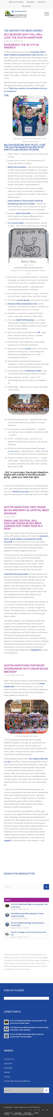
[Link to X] (35, 1110)
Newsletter (30, 2)
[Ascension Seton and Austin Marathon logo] (22, 13)
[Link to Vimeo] (47, 1110)
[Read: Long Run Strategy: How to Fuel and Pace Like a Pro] (7, 933)
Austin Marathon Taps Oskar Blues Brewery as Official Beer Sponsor (26, 510)
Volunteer (8, 1068)
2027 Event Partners (16, 2)
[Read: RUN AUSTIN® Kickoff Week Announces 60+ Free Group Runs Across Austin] (7, 905)
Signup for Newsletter (19, 873)
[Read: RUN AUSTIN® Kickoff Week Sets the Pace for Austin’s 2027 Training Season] (7, 924)
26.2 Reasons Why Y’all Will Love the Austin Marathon (23, 36)
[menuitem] (16, 2)
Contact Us (42, 2)
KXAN (24, 201)
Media (7, 1072)
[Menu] (45, 13)
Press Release (10, 517)
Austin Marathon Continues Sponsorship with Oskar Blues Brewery (26, 668)
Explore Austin (18, 41)
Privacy (7, 1077)
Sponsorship (20, 675)
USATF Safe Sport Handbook (17, 1081)
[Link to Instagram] (39, 1110)
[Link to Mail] (43, 1110)
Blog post (9, 41)
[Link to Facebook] (31, 1110)
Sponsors (8, 1063)
